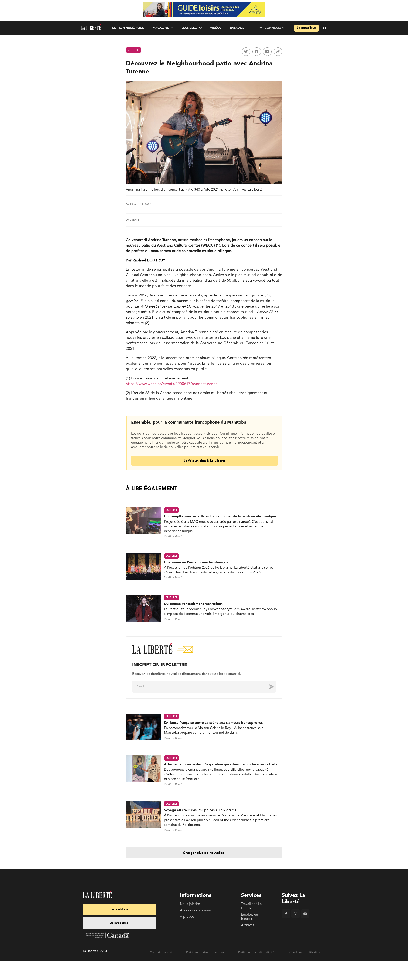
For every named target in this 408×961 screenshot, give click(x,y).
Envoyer (268, 686)
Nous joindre (190, 904)
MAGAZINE (161, 28)
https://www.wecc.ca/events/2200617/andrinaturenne (172, 384)
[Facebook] (286, 917)
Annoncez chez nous (195, 910)
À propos (187, 917)
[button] (246, 51)
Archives (247, 925)
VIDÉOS (215, 28)
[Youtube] (305, 917)
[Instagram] (295, 917)
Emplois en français (249, 917)
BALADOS (237, 28)
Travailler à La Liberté (251, 906)
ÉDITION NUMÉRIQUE (128, 28)
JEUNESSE (189, 28)
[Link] (278, 51)
